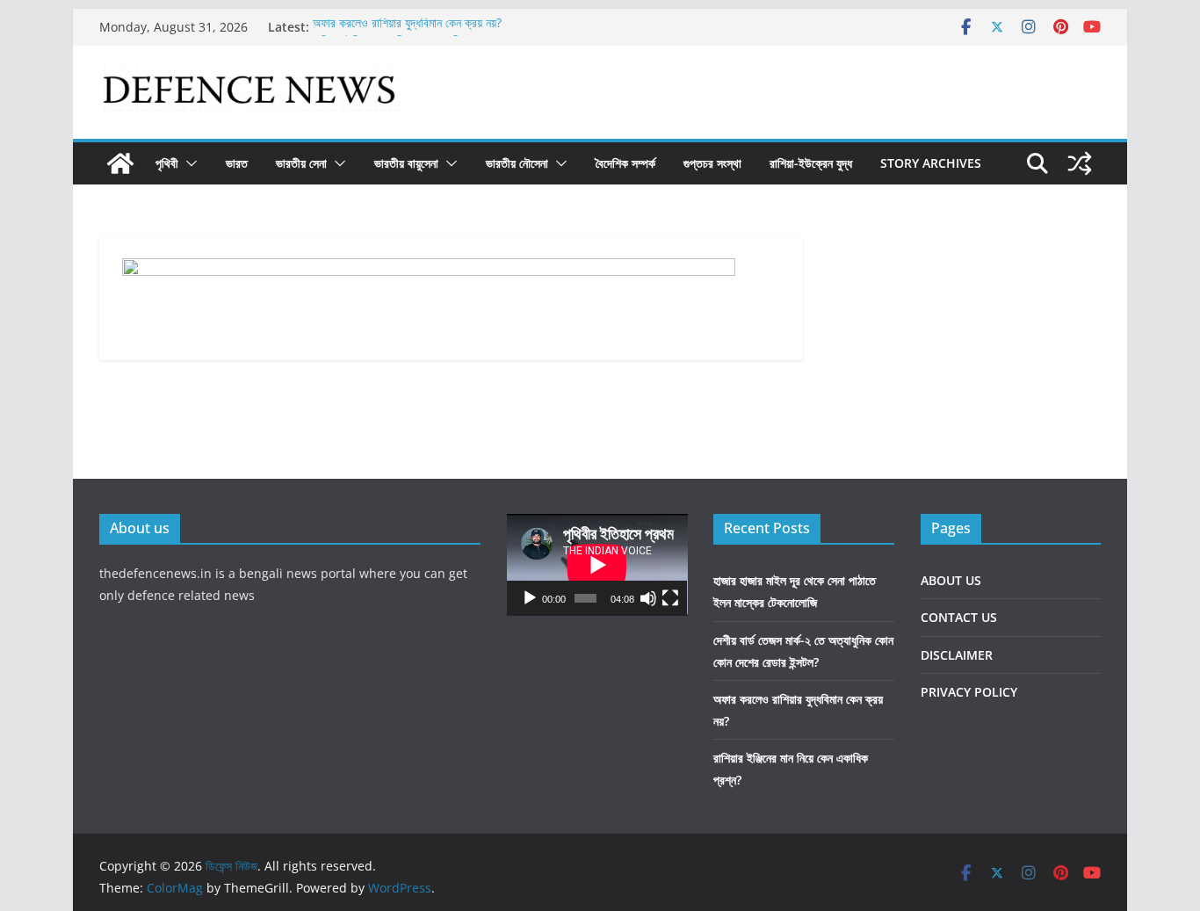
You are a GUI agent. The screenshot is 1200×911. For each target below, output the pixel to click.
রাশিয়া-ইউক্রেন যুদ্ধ (811, 163)
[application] (597, 565)
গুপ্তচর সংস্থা (712, 163)
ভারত (237, 163)
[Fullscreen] (670, 598)
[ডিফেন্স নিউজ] (120, 163)
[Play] (530, 598)
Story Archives (930, 163)
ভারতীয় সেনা (301, 163)
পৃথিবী (166, 163)
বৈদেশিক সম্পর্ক (625, 163)
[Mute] (648, 598)
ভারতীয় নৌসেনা (517, 163)
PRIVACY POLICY (969, 691)
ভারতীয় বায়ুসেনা (406, 163)
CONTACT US (959, 617)
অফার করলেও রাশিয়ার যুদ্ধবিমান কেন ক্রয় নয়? (407, 26)
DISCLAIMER (957, 655)
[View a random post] (1080, 163)
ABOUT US (951, 580)
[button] (188, 163)
